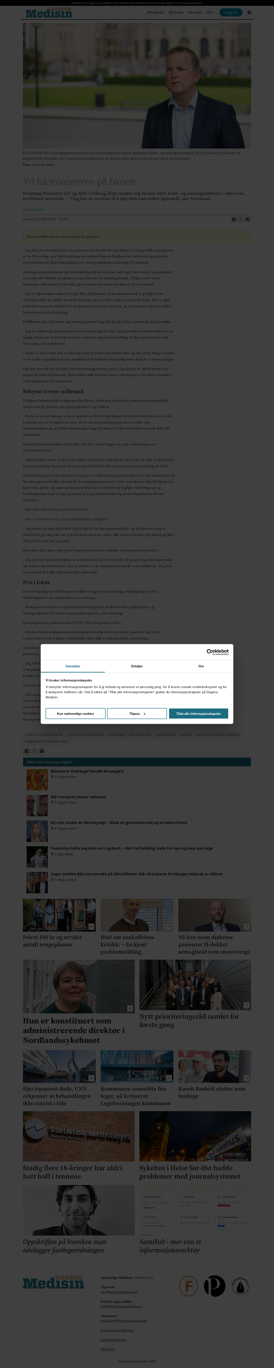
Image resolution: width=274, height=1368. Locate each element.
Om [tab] (201, 666)
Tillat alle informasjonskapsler (198, 713)
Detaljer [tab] (137, 666)
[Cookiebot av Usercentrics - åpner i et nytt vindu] (210, 652)
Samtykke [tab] (73, 666)
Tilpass (134, 713)
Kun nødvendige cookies (75, 713)
